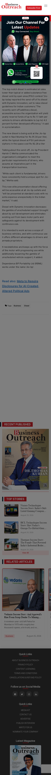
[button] (25, 82)
